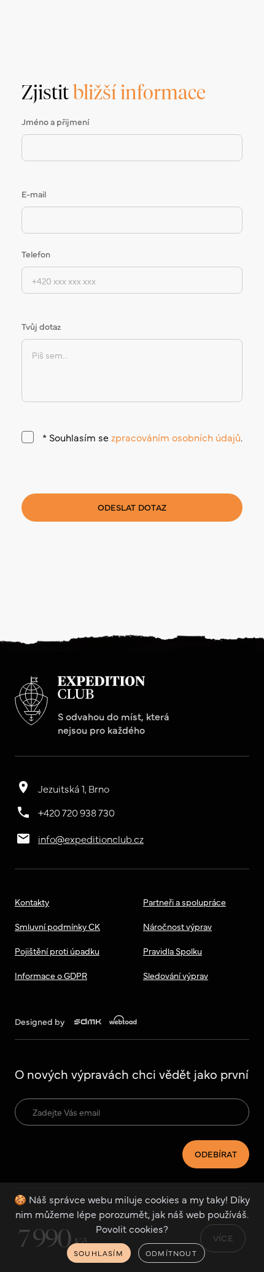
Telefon (35, 254)
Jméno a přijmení (55, 121)
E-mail (33, 194)
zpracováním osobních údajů (176, 437)
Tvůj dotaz (41, 326)
